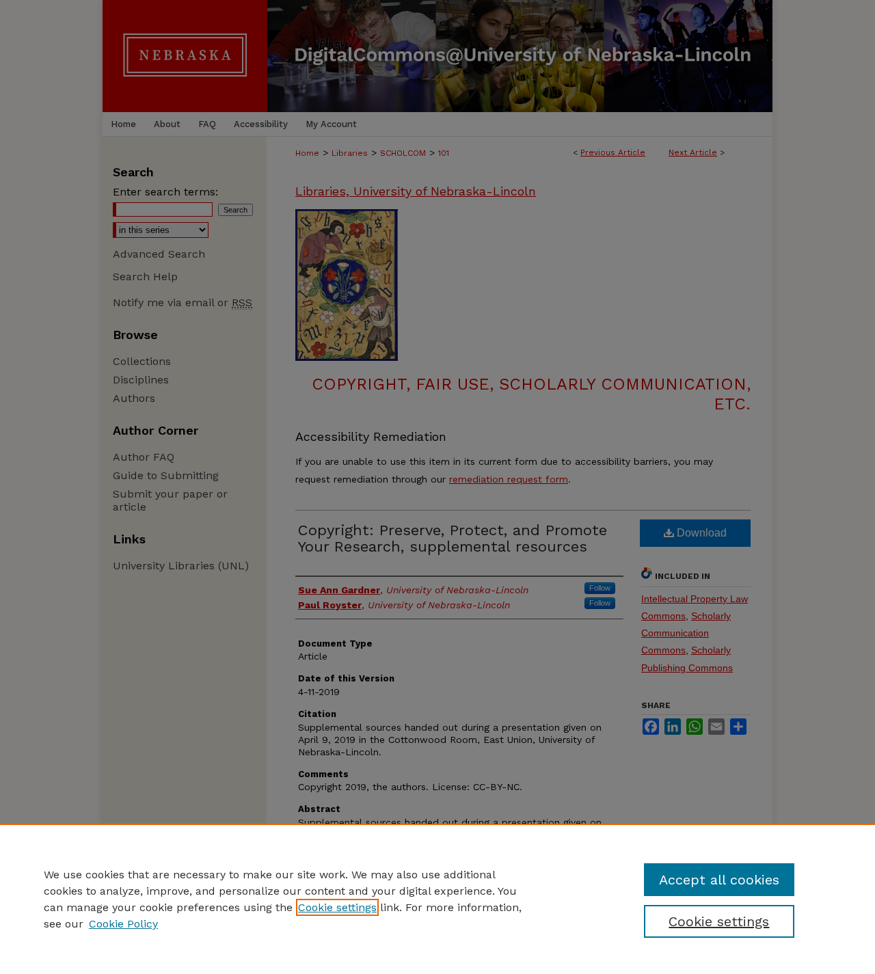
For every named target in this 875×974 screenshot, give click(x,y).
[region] (437, 899)
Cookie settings (337, 907)
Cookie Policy (123, 923)
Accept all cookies (719, 879)
